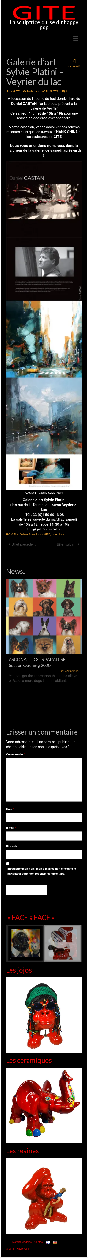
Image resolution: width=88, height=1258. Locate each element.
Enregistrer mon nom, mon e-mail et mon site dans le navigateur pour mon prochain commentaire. (41, 871)
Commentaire (15, 754)
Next (77, 649)
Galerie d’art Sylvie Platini (44, 499)
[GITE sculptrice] (44, 12)
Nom (10, 809)
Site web (11, 846)
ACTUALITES (50, 91)
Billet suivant (66, 544)
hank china (58, 534)
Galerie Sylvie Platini (31, 534)
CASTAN (13, 534)
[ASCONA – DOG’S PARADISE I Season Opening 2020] (44, 616)
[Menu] (76, 38)
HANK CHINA (67, 131)
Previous (10, 649)
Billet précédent (24, 544)
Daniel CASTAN (24, 103)
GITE (16, 91)
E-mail (11, 827)
